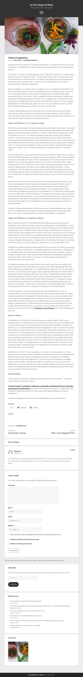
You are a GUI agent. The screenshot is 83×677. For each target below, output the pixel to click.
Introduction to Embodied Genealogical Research (25, 601)
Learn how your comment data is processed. (49, 560)
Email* (10, 517)
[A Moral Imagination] (18, 652)
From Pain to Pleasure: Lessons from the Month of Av (27, 611)
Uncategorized (21, 426)
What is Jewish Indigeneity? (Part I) (63, 433)
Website (10, 525)
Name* (10, 508)
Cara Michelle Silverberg (30, 60)
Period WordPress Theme (36, 675)
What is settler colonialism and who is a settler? (25, 625)
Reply (73, 450)
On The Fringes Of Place (41, 5)
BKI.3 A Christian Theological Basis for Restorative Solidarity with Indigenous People (36, 620)
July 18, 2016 (17, 60)
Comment (11, 485)
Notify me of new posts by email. (21, 544)
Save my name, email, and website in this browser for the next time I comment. (36, 534)
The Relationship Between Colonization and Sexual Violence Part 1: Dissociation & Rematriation (40, 606)
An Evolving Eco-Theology (17, 433)
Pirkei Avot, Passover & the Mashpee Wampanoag (26, 616)
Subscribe (13, 584)
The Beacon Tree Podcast (44, 308)
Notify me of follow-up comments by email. (25, 539)
